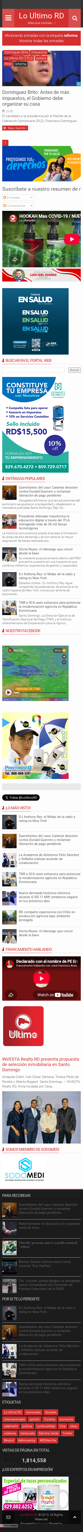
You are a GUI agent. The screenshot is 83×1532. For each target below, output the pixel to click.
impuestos (39, 52)
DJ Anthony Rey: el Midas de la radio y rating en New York (47, 576)
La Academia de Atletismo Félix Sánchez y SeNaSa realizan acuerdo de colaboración (49, 859)
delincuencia (26, 1440)
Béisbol (9, 1440)
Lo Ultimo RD (41, 15)
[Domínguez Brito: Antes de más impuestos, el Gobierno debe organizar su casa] (41, 68)
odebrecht (11, 1426)
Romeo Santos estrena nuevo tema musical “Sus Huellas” (45, 1264)
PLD (30, 58)
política (27, 1426)
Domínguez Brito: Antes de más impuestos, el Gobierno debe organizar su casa (35, 98)
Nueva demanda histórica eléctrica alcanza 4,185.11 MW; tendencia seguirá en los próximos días (48, 897)
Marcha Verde (48, 1433)
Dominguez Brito (16, 52)
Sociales (50, 1412)
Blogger (42, 1523)
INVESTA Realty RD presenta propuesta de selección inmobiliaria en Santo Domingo (40, 1064)
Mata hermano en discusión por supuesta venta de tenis (49, 1226)
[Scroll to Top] (75, 1517)
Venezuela (27, 1433)
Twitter (67, 1433)
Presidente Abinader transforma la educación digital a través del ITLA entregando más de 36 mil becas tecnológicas (44, 522)
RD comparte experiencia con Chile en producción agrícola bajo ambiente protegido (47, 916)
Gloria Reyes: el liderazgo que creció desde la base (46, 551)
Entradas (13, 198)
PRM (8, 64)
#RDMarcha (48, 1440)
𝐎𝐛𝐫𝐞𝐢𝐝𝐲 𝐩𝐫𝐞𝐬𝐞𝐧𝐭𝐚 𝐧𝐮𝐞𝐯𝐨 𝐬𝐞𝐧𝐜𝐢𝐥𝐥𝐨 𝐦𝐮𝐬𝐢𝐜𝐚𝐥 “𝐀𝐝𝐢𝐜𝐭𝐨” (48, 1245)
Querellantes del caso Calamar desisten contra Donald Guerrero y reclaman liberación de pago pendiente (48, 491)
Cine (63, 1426)
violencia (10, 1433)
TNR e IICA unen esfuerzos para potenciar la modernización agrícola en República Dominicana (50, 607)
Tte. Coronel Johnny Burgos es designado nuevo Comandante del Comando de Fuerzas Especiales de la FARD (50, 1285)
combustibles (46, 1426)
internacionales (14, 1419)
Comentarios (15, 206)
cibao (73, 1426)
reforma (20, 64)
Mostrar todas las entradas (41, 41)
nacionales (33, 1412)
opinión (34, 1419)
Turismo (49, 1419)
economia (66, 1419)
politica (41, 58)
